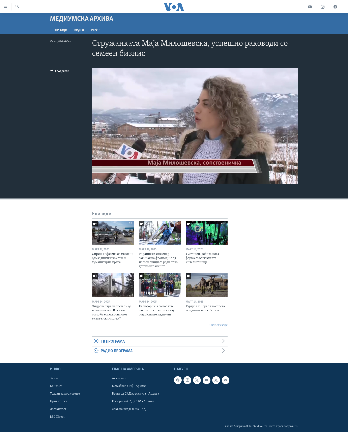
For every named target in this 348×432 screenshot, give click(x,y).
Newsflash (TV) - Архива (129, 386)
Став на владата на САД (129, 409)
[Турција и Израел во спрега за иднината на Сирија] (207, 285)
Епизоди (60, 30)
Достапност (58, 409)
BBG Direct (57, 416)
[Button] (59, 72)
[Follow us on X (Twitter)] (197, 380)
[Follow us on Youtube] (206, 380)
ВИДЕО (79, 30)
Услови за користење (65, 393)
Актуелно (118, 378)
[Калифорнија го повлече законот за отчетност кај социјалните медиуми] (160, 285)
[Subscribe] (225, 380)
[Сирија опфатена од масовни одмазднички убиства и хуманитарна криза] (113, 233)
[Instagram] (322, 7)
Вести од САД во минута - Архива (135, 393)
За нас (54, 378)
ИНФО (95, 30)
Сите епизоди (218, 325)
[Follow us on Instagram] (187, 380)
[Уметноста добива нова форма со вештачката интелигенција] (207, 233)
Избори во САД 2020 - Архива (133, 401)
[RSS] (216, 380)
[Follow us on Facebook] (178, 380)
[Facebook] (335, 7)
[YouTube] (310, 7)
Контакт (56, 386)
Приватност (58, 401)
